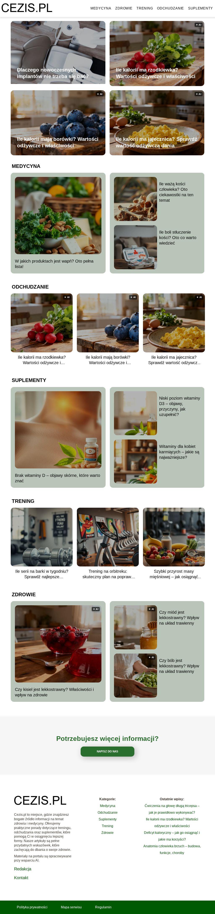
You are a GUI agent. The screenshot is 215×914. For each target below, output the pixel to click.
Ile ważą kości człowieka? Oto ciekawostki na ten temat (176, 192)
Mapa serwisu (71, 907)
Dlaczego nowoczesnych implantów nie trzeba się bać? (53, 73)
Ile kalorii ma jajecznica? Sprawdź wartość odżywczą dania (156, 142)
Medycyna (100, 8)
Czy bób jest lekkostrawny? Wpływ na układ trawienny (179, 666)
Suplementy (200, 8)
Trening (144, 8)
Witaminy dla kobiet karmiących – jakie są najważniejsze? (179, 452)
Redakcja (22, 869)
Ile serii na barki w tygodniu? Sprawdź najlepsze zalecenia (41, 574)
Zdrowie (123, 8)
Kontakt (21, 877)
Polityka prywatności (32, 907)
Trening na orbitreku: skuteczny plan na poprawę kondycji (108, 574)
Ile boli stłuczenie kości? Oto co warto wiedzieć (177, 237)
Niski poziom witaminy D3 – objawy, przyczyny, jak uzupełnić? (179, 406)
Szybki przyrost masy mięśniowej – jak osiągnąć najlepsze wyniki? (174, 574)
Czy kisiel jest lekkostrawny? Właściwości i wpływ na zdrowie (54, 692)
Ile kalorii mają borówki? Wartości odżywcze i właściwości (57, 142)
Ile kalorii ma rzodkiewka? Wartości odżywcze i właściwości (155, 73)
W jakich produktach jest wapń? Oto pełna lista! (54, 264)
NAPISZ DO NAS (107, 751)
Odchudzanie (170, 8)
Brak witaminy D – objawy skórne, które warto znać (57, 478)
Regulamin (103, 907)
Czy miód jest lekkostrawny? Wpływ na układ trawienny (179, 617)
